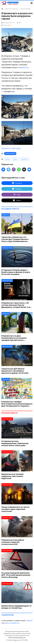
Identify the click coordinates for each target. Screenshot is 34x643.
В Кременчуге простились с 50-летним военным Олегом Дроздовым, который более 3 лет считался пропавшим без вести (16, 305)
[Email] (29, 169)
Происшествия (10, 153)
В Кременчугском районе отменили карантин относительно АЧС (12, 542)
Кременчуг (24, 67)
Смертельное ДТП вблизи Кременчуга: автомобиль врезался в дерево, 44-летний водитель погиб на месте (14, 371)
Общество (5, 215)
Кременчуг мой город (10, 148)
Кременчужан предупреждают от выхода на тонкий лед (16, 607)
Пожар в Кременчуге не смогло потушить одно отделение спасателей (15, 509)
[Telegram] (8, 169)
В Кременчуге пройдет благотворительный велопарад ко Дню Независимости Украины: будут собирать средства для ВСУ (16, 404)
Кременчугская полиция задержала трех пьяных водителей (12, 476)
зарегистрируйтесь (12, 623)
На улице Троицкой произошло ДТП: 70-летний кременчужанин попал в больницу (15, 575)
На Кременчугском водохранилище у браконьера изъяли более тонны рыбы (15, 443)
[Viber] (14, 169)
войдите (29, 620)
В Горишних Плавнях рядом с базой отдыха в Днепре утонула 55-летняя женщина (15, 272)
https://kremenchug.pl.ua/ (16, 637)
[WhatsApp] (19, 169)
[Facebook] (3, 169)
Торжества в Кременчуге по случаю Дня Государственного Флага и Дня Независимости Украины (15, 239)
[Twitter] (24, 169)
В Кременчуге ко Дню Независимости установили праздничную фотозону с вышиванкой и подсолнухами (14, 338)
